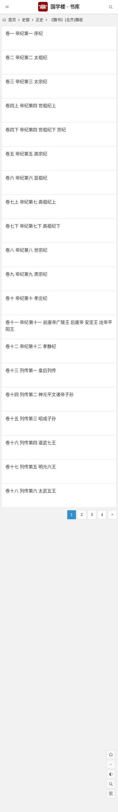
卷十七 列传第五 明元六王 (30, 467)
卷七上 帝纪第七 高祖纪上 (30, 202)
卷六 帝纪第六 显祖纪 (26, 178)
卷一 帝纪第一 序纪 (24, 33)
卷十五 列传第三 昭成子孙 (30, 418)
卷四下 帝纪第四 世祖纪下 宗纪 (35, 129)
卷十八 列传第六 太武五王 (30, 491)
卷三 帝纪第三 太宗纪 (26, 81)
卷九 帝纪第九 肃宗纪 (26, 274)
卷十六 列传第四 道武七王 (30, 442)
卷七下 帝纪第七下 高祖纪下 (32, 226)
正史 (39, 20)
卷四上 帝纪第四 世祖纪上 (30, 105)
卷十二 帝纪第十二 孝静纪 (30, 346)
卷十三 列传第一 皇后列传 (30, 370)
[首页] (110, 754)
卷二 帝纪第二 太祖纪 (26, 57)
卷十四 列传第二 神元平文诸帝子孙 (39, 394)
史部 (26, 20)
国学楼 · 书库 (64, 7)
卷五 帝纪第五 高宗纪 (26, 154)
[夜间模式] (110, 774)
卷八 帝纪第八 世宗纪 (26, 250)
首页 (11, 20)
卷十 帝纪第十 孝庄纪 (26, 298)
